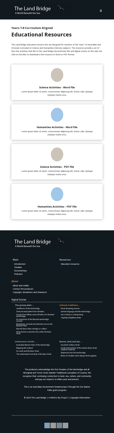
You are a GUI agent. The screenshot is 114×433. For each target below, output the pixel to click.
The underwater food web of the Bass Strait (33, 354)
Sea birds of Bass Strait (70, 345)
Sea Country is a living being (72, 314)
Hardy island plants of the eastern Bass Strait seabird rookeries (79, 349)
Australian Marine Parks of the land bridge (33, 345)
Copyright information (80, 397)
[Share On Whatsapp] (53, 425)
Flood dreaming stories (70, 308)
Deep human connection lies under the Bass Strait (33, 333)
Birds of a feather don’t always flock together (79, 356)
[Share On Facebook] (47, 425)
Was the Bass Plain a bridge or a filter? (31, 329)
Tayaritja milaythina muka (71, 317)
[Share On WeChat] (59, 425)
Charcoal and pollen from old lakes (30, 311)
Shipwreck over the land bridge (73, 352)
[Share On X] (65, 425)
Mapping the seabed (24, 348)
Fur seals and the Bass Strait (27, 351)
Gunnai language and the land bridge (75, 311)
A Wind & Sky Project (58, 397)
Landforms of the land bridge (28, 308)
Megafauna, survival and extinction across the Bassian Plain (34, 325)
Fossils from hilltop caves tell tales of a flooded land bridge (35, 315)
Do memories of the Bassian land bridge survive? (32, 320)
